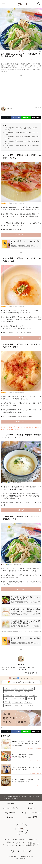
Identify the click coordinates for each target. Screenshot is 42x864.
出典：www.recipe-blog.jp (34, 51)
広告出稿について (32, 839)
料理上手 (8, 705)
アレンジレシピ (22, 695)
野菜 (7, 688)
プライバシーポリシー (29, 842)
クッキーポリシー (8, 844)
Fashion (10, 803)
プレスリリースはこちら (11, 839)
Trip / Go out (10, 812)
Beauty (31, 803)
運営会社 (35, 844)
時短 (15, 688)
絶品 (7, 698)
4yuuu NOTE (32, 817)
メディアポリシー (17, 842)
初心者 (31, 698)
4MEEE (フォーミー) (13, 846)
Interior (31, 808)
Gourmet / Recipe (10, 808)
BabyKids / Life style (31, 812)
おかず (28, 702)
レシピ (23, 688)
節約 (23, 698)
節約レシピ (19, 705)
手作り (19, 691)
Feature (10, 817)
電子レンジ (9, 691)
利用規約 (8, 842)
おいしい (30, 705)
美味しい (29, 691)
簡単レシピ (9, 695)
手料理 (8, 702)
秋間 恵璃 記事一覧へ (31, 673)
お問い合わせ (22, 839)
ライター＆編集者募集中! (27, 846)
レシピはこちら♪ (20, 234)
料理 (15, 698)
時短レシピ (18, 702)
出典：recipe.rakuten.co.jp (17, 203)
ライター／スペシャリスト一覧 (23, 844)
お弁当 (33, 695)
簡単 (32, 688)
